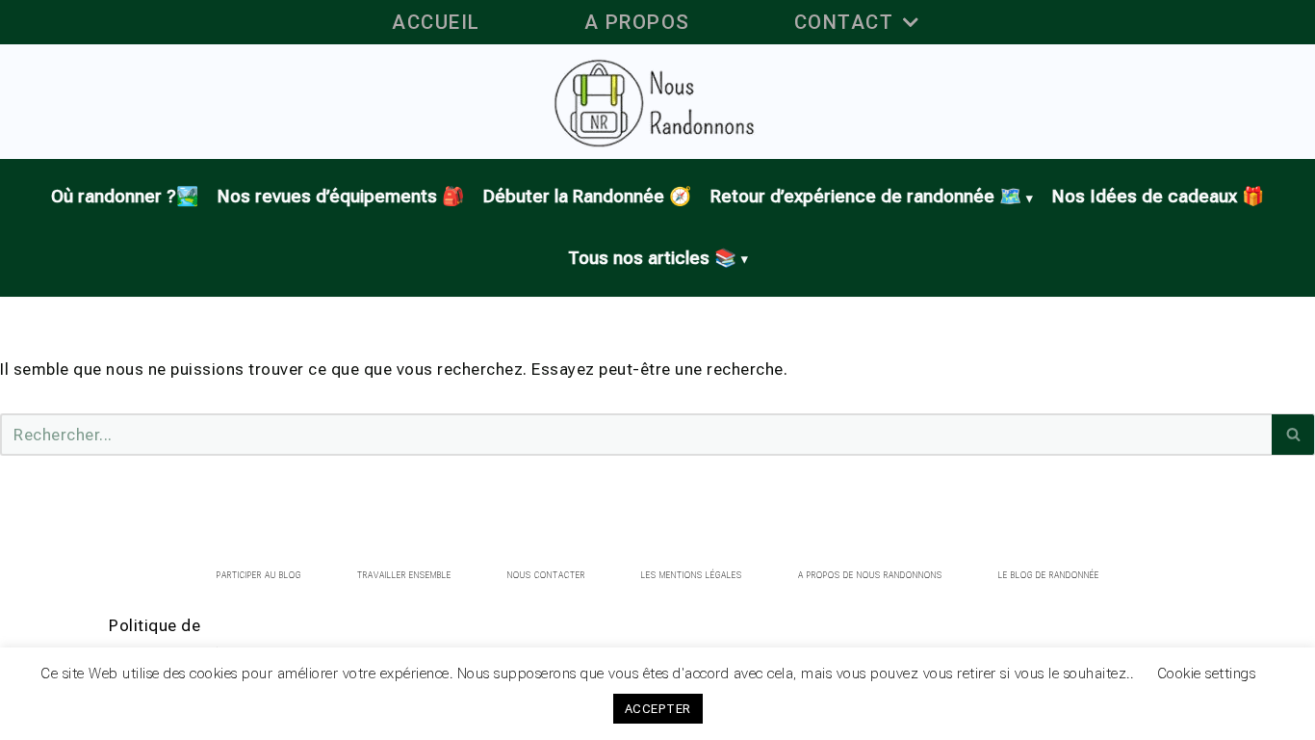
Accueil (436, 22)
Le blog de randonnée (1048, 575)
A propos (637, 22)
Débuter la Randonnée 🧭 (587, 196)
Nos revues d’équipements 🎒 (341, 196)
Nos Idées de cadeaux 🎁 (1158, 196)
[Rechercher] (1293, 434)
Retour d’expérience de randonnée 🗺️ (865, 196)
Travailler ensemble (404, 575)
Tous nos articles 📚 (652, 258)
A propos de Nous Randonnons (870, 575)
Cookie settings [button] (1206, 684)
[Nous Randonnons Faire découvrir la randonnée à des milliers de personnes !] (658, 101)
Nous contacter (546, 575)
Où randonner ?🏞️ (124, 196)
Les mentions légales (691, 575)
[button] (910, 22)
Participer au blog (259, 575)
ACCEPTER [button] (658, 719)
